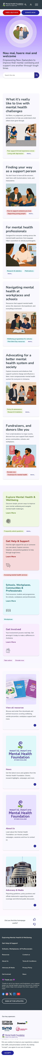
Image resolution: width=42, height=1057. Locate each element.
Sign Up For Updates (14, 1001)
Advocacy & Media (8, 968)
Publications (29, 271)
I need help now (11, 13)
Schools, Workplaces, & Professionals (17, 949)
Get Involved (6, 974)
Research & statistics (14, 271)
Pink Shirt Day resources (16, 342)
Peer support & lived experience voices (20, 151)
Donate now (30, 13)
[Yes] (34, 919)
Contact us (26, 955)
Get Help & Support (10, 943)
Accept (7, 1053)
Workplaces (8, 619)
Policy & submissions (14, 409)
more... (29, 154)
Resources (5, 955)
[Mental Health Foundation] (13, 5)
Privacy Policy (27, 968)
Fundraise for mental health (17, 475)
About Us (5, 961)
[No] (34, 924)
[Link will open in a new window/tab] (7, 1023)
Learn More (11, 513)
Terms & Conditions (29, 961)
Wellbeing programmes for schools (19, 339)
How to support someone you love (19, 211)
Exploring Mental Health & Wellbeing (17, 937)
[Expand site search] (25, 4)
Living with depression (15, 154)
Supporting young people (16, 214)
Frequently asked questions (13, 531)
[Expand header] (36, 5)
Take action (8, 660)
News (24, 974)
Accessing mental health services (15, 575)
